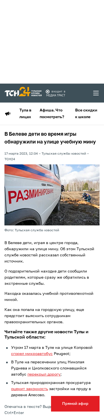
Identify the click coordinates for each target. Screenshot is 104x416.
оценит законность (29, 389)
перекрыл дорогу (43, 374)
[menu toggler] (96, 93)
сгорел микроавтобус (32, 354)
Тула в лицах (25, 113)
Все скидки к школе (86, 113)
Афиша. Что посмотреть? (52, 113)
